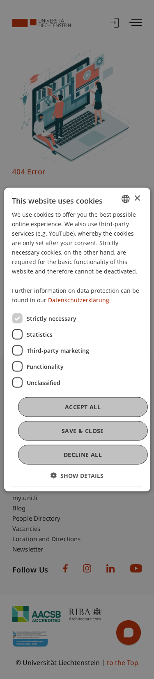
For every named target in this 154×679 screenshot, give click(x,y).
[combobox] (126, 199)
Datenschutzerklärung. (79, 300)
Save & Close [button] (83, 431)
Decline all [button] (83, 455)
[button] (77, 475)
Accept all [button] (83, 406)
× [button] (137, 198)
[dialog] (77, 339)
